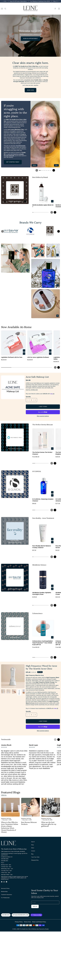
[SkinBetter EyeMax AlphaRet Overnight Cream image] (43, 580)
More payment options (43, 416)
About (32, 847)
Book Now (30, 90)
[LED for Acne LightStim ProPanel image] (39, 342)
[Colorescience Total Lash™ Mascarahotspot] (16, 251)
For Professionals (5, 897)
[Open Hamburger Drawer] (2, 9)
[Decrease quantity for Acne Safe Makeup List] (27, 400)
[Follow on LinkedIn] (6, 882)
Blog (32, 854)
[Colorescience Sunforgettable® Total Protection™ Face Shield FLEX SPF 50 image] (43, 628)
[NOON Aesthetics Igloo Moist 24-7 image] (43, 192)
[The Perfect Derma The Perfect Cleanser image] (43, 439)
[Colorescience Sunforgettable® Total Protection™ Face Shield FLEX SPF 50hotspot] (23, 260)
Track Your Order (35, 857)
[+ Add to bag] (24, 350)
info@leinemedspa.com (20, 915)
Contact (33, 850)
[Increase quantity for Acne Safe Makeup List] (35, 400)
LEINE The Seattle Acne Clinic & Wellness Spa (28, 929)
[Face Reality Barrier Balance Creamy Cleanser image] (43, 533)
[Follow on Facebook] (1, 882)
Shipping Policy (35, 860)
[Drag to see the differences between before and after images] (45, 134)
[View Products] (27, 270)
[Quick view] (52, 201)
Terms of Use (27, 921)
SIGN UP (35, 906)
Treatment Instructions (6, 894)
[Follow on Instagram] (4, 882)
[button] (53, 170)
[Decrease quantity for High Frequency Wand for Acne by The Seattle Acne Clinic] (27, 715)
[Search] (5, 9)
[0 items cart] (59, 9)
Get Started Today (12, 162)
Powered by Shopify (44, 929)
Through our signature (14, 145)
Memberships (4, 891)
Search (33, 841)
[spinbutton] (31, 400)
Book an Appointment (30, 38)
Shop (32, 844)
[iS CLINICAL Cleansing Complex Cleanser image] (43, 486)
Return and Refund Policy (39, 921)
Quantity (28, 396)
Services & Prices (5, 888)
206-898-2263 (6, 915)
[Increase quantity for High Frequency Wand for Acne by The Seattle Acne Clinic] (35, 715)
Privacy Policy (19, 921)
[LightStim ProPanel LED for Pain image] (13, 342)
